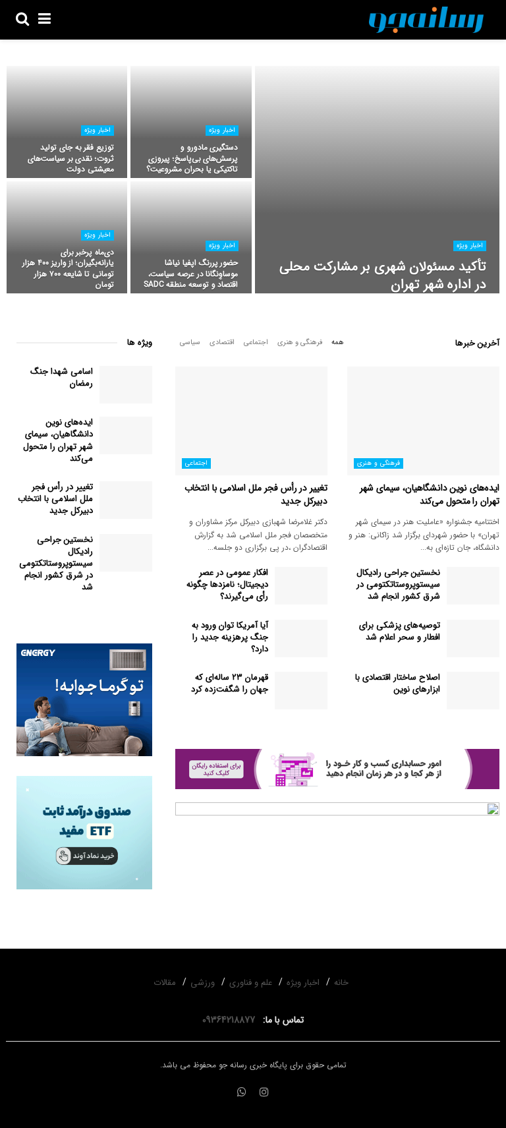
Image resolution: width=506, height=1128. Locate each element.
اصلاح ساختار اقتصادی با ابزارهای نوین (397, 683)
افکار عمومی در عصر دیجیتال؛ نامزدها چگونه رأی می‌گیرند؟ (227, 584)
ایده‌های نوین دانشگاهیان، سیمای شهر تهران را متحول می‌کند (429, 494)
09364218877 (231, 1020)
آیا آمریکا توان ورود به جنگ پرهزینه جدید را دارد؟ (230, 637)
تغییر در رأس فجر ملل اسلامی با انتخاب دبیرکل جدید (255, 494)
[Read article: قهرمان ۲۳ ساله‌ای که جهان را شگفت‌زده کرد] (301, 690)
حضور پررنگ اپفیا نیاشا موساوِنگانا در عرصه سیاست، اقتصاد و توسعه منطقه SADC (191, 273)
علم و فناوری (250, 983)
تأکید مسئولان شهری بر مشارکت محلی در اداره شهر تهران (382, 275)
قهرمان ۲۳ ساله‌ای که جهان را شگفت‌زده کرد (229, 683)
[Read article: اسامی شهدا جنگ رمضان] (125, 384)
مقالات (165, 983)
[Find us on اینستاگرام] (264, 1093)
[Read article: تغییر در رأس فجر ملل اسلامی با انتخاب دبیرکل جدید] (251, 421)
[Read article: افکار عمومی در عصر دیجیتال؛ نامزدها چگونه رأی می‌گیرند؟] (301, 586)
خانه (341, 983)
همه (337, 342)
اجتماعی (256, 342)
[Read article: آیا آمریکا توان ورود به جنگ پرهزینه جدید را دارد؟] (301, 638)
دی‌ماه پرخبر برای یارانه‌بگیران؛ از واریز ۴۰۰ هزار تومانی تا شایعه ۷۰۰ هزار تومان (68, 268)
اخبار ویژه (470, 246)
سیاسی (190, 342)
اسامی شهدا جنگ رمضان (61, 377)
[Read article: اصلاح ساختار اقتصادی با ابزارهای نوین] (473, 690)
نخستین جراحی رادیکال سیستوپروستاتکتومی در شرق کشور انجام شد (398, 584)
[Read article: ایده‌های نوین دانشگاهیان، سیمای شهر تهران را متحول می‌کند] (423, 421)
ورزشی (202, 983)
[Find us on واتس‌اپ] (241, 1093)
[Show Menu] (44, 20)
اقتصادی (222, 342)
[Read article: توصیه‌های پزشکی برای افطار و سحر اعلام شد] (473, 638)
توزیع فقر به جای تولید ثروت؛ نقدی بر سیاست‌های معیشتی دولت (71, 158)
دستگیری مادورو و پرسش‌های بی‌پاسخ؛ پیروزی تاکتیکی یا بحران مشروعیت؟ (192, 158)
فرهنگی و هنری (299, 342)
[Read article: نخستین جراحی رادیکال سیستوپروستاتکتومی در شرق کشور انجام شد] (473, 586)
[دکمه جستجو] (22, 20)
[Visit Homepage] (426, 20)
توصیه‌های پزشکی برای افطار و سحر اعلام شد (399, 631)
